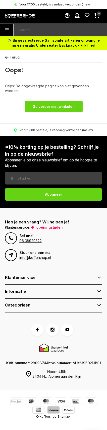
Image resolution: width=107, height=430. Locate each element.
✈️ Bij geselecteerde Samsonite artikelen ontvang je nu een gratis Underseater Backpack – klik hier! (53, 42)
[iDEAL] (31, 402)
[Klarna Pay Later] (53, 410)
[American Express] (38, 410)
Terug (15, 57)
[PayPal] (68, 410)
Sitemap (64, 416)
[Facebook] (37, 330)
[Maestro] (91, 402)
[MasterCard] (46, 402)
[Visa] (61, 402)
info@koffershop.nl (35, 257)
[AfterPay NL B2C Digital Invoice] (16, 402)
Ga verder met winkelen (54, 106)
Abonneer (53, 194)
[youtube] (67, 330)
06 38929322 (30, 241)
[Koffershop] (20, 16)
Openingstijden (49, 227)
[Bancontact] (76, 402)
